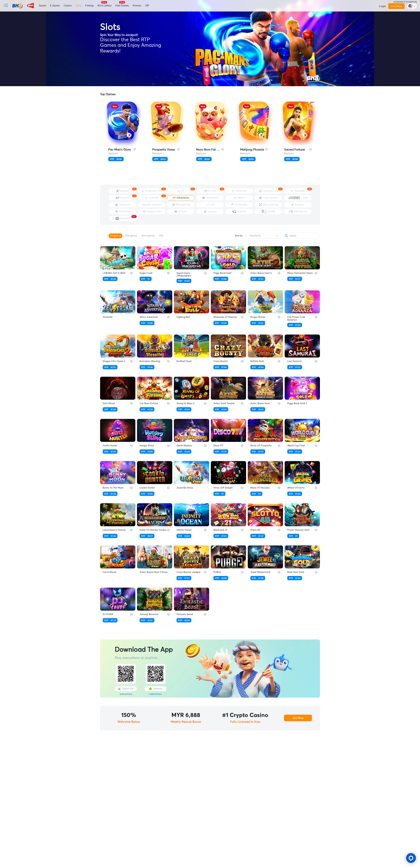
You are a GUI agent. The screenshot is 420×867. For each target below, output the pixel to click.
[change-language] (412, 6)
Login (382, 6)
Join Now (396, 6)
